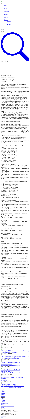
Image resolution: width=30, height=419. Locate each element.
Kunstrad (3, 400)
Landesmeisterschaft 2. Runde (8, 384)
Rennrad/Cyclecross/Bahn (7, 406)
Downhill (3, 404)
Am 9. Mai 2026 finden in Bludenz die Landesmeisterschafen (10, 370)
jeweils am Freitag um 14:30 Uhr (9, 352)
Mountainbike (4, 403)
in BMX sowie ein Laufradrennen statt (10, 365)
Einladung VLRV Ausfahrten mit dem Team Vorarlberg (15, 350)
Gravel (2, 407)
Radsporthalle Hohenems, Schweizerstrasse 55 (12, 386)
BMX (2, 399)
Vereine (2, 394)
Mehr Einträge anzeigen (15, 387)
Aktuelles (3, 391)
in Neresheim (4, 380)
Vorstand (3, 396)
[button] (16, 20)
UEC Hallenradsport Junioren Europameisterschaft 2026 (15, 356)
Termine (3, 393)
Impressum (3, 416)
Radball (3, 401)
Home (2, 390)
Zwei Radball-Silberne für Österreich (10, 358)
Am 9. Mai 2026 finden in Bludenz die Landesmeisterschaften (10, 363)
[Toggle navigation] (1, 3)
